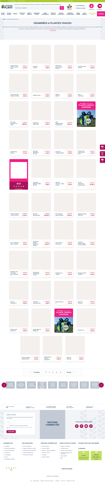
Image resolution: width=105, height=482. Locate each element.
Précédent (37, 367)
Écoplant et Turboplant (65, 441)
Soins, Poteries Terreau (92, 14)
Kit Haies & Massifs (9, 14)
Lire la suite (53, 30)
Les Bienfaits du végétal (9, 453)
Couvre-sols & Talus (22, 14)
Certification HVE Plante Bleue (29, 445)
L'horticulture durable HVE (9, 443)
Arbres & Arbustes (29, 14)
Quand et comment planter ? (66, 445)
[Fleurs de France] (69, 6)
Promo (101, 14)
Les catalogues (7, 449)
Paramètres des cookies (70, 475)
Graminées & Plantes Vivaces (70, 14)
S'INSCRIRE (11, 426)
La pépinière (6, 441)
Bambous (15, 13)
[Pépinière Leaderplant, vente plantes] (7, 7)
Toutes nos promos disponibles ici (66, 1)
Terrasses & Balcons (53, 14)
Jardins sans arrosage (45, 14)
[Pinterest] (81, 421)
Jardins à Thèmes (78, 14)
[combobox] (37, 8)
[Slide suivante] (101, 379)
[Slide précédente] (4, 379)
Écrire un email (81, 8)
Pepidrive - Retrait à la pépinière (48, 445)
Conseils (102, 155)
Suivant (69, 367)
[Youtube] (86, 421)
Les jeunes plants (64, 443)
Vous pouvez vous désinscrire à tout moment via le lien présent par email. (19, 423)
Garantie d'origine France (28, 447)
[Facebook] (77, 421)
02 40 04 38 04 (80, 5)
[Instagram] (91, 421)
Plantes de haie (3, 14)
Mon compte (91, 9)
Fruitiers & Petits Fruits (61, 14)
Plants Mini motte (84, 14)
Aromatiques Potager (37, 14)
